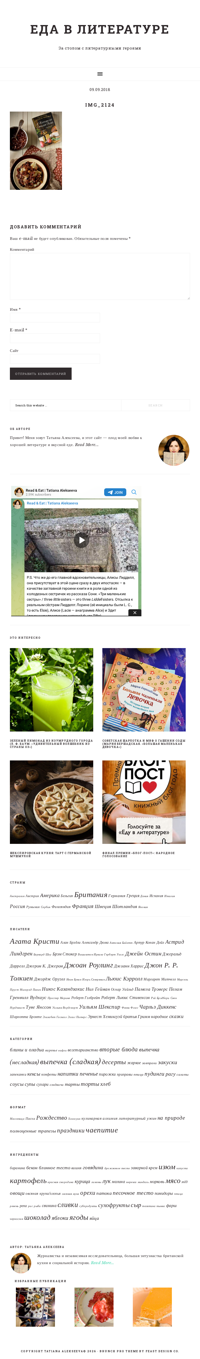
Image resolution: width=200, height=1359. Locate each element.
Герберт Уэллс (114, 954)
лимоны (96, 1182)
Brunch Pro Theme (119, 1351)
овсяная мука (70, 1194)
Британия (90, 894)
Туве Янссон (38, 1007)
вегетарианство (83, 1049)
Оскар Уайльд (122, 989)
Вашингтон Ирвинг (90, 954)
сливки (68, 1204)
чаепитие (102, 1130)
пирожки (107, 1074)
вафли (62, 1050)
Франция (82, 906)
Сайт (14, 350)
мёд (185, 1182)
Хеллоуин (74, 1118)
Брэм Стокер (65, 953)
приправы (124, 1074)
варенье (51, 1050)
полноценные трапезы (33, 1131)
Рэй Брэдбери (160, 998)
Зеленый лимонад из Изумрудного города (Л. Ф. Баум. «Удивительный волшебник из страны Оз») (51, 744)
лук (106, 1181)
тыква (161, 1206)
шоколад (37, 1217)
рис (30, 1206)
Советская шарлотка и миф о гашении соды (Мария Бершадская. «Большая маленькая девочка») (144, 744)
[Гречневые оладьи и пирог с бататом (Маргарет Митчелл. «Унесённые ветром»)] (158, 1308)
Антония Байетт (121, 942)
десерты (114, 1062)
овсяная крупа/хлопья (43, 1193)
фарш (171, 1205)
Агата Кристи (34, 941)
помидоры (164, 1193)
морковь (157, 1181)
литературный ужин (138, 1118)
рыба (37, 1206)
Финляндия (61, 906)
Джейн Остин (143, 953)
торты (90, 1083)
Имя (15, 309)
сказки (176, 1016)
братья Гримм (136, 1016)
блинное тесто (54, 1168)
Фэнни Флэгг (130, 1007)
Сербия (46, 907)
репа (23, 1206)
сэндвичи (57, 1085)
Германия (116, 895)
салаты (183, 1074)
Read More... (87, 444)
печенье (89, 1073)
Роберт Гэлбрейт (85, 998)
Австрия (32, 896)
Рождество (51, 1117)
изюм (167, 1166)
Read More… (102, 1262)
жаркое (134, 1062)
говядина (93, 1167)
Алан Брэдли (70, 942)
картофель (28, 1180)
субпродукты (88, 1206)
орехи (87, 1192)
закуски (167, 1062)
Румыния (33, 907)
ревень (14, 1206)
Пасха (30, 1118)
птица (139, 1074)
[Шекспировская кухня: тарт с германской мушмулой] (54, 803)
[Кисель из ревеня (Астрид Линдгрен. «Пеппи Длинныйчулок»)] (100, 1308)
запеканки (18, 1074)
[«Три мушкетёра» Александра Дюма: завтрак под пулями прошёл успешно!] (41, 1308)
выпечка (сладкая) (70, 1061)
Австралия (17, 896)
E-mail (18, 329)
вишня (76, 1168)
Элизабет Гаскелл (55, 1017)
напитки (68, 1073)
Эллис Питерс (77, 1017)
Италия (169, 896)
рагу (171, 1074)
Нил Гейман (98, 989)
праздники (71, 1130)
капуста (182, 1168)
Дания (144, 896)
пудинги (154, 1073)
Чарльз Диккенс (157, 1006)
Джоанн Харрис (129, 965)
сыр (136, 1205)
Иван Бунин (73, 979)
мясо (173, 1180)
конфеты (48, 1074)
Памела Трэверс (151, 989)
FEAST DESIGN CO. (162, 1351)
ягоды (79, 1217)
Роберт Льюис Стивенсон (125, 997)
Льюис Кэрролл (124, 978)
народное (159, 1016)
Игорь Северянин (93, 979)
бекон (32, 1168)
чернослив (16, 1219)
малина (118, 1181)
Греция (133, 895)
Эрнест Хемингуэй (105, 1016)
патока (104, 1193)
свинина (49, 1205)
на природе (171, 1117)
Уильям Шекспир (99, 1006)
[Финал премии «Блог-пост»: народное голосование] (146, 803)
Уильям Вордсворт (65, 1007)
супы (30, 1084)
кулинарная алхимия (99, 1118)
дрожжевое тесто (117, 1168)
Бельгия (67, 896)
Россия (17, 906)
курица (82, 1181)
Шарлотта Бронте (26, 1017)
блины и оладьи (27, 1049)
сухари (42, 1084)
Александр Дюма (95, 942)
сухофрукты (114, 1205)
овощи (17, 1193)
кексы (33, 1073)
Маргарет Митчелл (159, 979)
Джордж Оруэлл (49, 979)
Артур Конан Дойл (149, 942)
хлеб (105, 1084)
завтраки (149, 1063)
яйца (94, 1218)
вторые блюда (118, 1049)
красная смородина (60, 1182)
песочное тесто (133, 1192)
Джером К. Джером (44, 965)
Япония (143, 907)
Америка (50, 895)
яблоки (60, 1217)
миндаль (143, 1182)
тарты (72, 1084)
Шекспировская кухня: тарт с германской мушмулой (50, 854)
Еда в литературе (100, 29)
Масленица (17, 1118)
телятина (148, 1206)
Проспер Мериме (59, 998)
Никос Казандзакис (63, 989)
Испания (156, 896)
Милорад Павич (30, 989)
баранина (17, 1168)
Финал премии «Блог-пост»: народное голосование (138, 854)
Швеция (103, 906)
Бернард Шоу (42, 954)
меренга (131, 1182)
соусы (17, 1084)
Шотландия (124, 906)
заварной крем (144, 1167)
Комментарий (22, 249)
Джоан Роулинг (88, 965)
